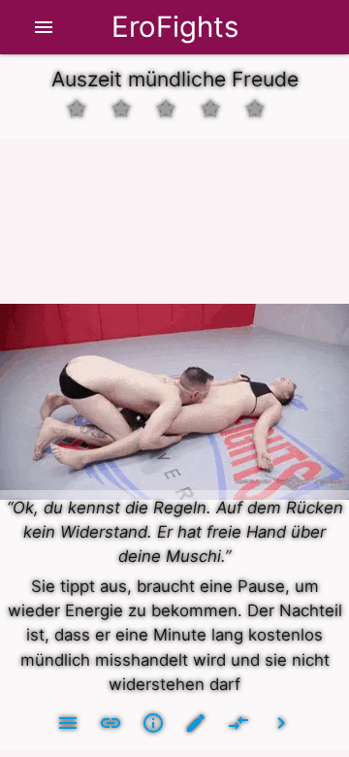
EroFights (174, 27)
